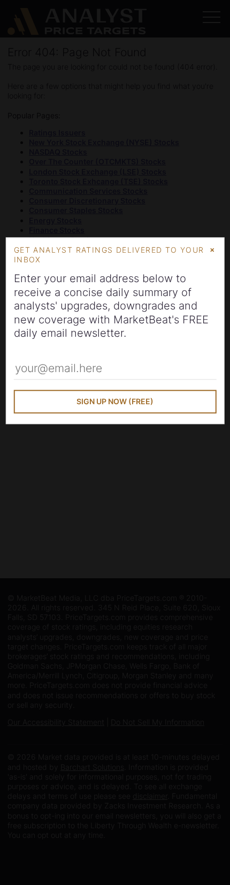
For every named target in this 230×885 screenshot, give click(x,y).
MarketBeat (142, 319)
